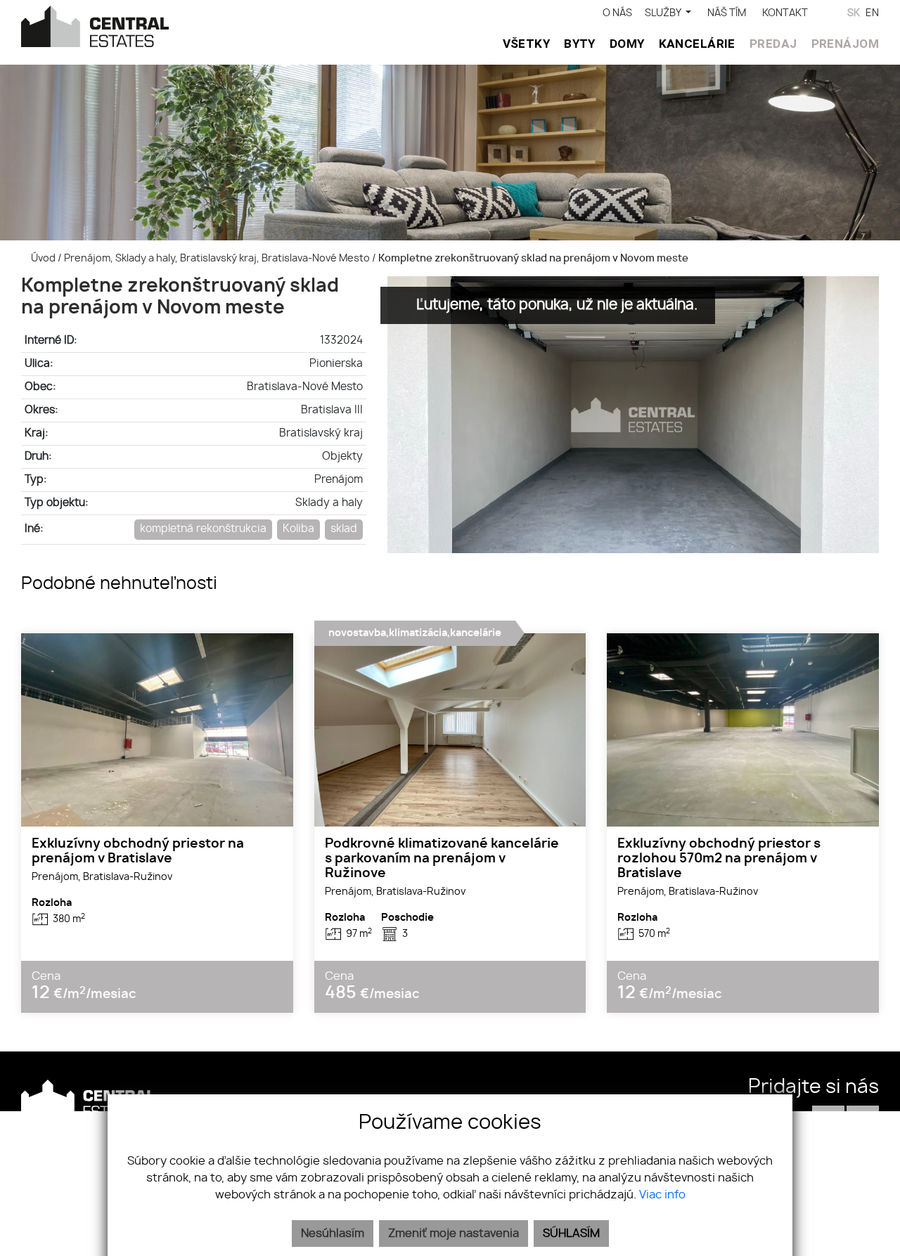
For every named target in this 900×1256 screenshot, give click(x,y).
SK (853, 13)
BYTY (580, 44)
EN (872, 13)
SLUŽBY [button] (664, 13)
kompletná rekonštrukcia (203, 529)
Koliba (298, 529)
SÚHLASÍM (571, 1233)
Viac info (662, 1194)
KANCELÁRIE (697, 44)
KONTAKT (785, 13)
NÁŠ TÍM (726, 13)
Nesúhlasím (332, 1233)
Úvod (42, 258)
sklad (343, 529)
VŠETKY (527, 44)
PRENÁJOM (845, 44)
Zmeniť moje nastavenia (453, 1233)
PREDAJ (773, 44)
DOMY (627, 44)
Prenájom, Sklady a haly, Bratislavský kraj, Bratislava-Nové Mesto (218, 258)
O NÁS (617, 13)
